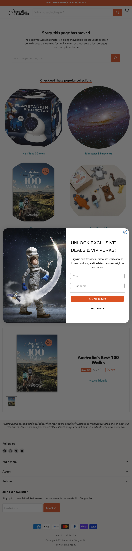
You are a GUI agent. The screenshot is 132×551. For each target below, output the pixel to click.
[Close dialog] (125, 232)
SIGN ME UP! (97, 299)
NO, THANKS (97, 308)
